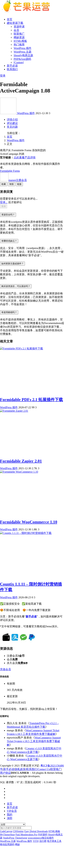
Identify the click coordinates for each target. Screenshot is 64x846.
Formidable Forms (10, 170)
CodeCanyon (6, 831)
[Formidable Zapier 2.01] (14, 410)
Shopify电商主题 (23, 55)
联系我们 (12, 69)
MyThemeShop (7, 834)
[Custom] (19, 62)
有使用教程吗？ (9, 312)
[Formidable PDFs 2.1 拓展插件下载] (21, 348)
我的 (9, 814)
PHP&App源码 (22, 58)
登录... (4, 202)
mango (18, 180)
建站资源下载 (15, 22)
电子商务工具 (54, 841)
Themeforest (21, 838)
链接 (19, 184)
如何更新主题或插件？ (12, 263)
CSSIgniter (18, 831)
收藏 (3, 184)
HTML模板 (20, 40)
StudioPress (8, 838)
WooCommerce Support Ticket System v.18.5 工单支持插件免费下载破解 (34, 741)
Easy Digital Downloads (36, 831)
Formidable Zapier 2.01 (21, 461)
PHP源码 (42, 834)
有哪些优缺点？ (9, 241)
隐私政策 (20, 769)
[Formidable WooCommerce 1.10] (19, 471)
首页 (9, 19)
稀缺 (17, 844)
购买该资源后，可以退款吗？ (15, 286)
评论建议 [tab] (12, 123)
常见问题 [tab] (12, 126)
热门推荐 (19, 44)
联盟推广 (19, 33)
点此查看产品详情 (24, 157)
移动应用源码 (7, 844)
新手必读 (12, 65)
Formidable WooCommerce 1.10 (28, 522)
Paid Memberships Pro (26, 834)
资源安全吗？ (8, 214)
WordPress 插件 (22, 48)
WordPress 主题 (22, 51)
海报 (11, 184)
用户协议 (5, 772)
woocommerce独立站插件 (41, 838)
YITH (36, 841)
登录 (2, 75)
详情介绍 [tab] (12, 119)
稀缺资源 (19, 37)
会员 (16, 30)
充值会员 (5, 669)
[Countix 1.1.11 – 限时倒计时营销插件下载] (26, 533)
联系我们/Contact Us (38, 769)
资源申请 (19, 26)
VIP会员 (12, 810)
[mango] (8, 113)
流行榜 (42, 841)
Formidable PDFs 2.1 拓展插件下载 (31, 399)
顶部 (9, 818)
